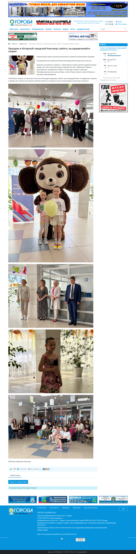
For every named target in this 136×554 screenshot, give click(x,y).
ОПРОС (103, 45)
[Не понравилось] (15, 469)
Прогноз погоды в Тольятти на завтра (88, 23)
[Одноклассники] (46, 469)
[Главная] (9, 44)
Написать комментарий (18, 482)
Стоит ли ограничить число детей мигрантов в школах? (113, 49)
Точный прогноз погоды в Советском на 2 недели (88, 21)
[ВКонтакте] (44, 469)
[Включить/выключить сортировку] (101, 78)
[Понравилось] (10, 469)
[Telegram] (48, 469)
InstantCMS (82, 552)
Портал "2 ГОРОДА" (55, 552)
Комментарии (15, 475)
